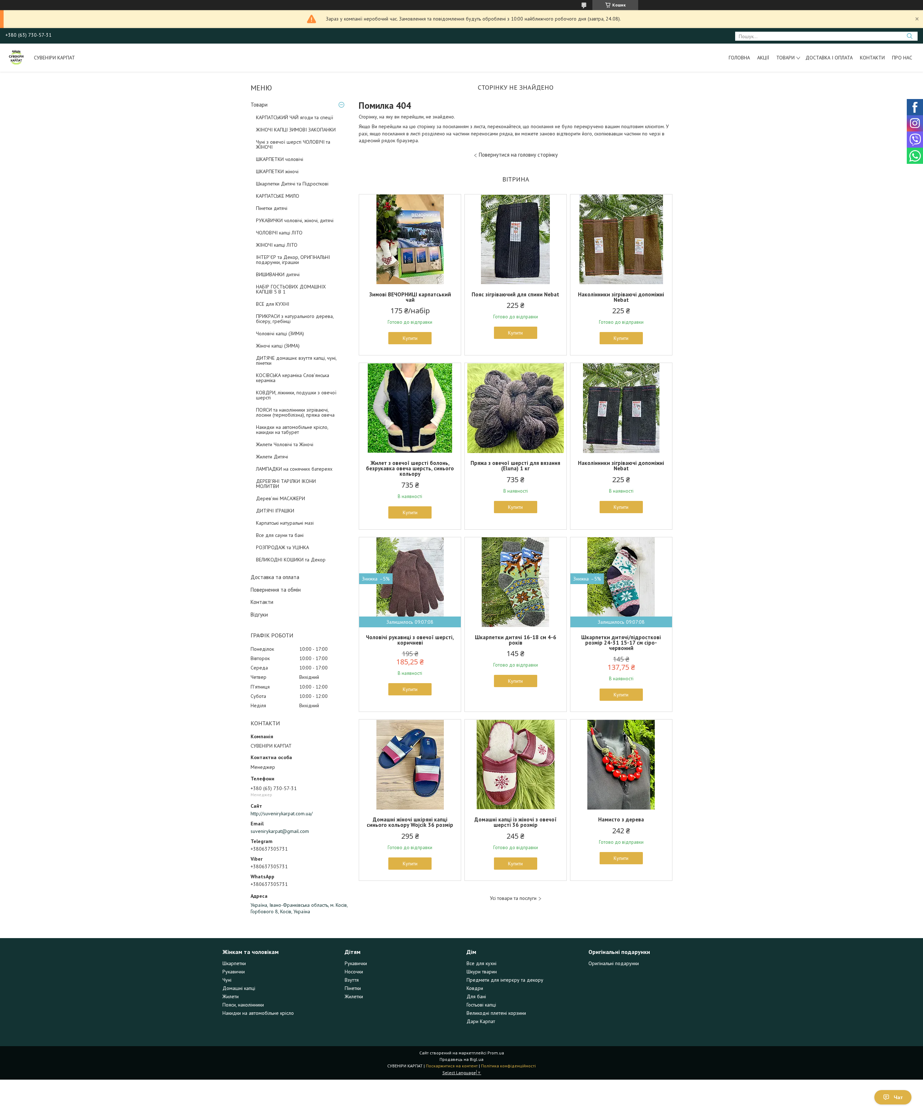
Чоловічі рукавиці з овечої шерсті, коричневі (410, 640)
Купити (410, 338)
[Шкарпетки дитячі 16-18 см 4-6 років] (515, 582)
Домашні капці (238, 988)
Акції (763, 57)
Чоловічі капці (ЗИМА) (280, 333)
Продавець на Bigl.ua (461, 1059)
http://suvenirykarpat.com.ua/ (282, 813)
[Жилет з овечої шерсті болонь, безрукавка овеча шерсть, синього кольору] (410, 408)
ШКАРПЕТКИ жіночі (277, 171)
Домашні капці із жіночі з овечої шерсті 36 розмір (515, 822)
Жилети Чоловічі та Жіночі (284, 444)
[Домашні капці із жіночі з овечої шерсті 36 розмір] (515, 765)
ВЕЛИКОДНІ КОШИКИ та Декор (291, 559)
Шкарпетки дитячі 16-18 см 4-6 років (515, 640)
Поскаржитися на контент (452, 1065)
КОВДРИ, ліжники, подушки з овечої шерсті (296, 395)
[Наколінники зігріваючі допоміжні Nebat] (621, 239)
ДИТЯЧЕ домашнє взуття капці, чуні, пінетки (296, 360)
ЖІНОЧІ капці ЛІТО (276, 245)
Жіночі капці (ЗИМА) (278, 345)
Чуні (226, 980)
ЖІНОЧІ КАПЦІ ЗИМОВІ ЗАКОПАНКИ (296, 129)
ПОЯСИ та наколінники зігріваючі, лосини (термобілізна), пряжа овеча (295, 412)
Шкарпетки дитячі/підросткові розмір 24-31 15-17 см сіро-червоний (621, 643)
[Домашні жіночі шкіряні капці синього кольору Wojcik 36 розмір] (410, 765)
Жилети (230, 996)
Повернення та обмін (276, 589)
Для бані (476, 996)
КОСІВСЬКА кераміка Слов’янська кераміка (292, 378)
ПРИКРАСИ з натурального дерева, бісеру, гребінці (295, 318)
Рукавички (233, 971)
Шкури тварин (482, 971)
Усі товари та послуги (513, 898)
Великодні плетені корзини (496, 1013)
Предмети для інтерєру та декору (505, 980)
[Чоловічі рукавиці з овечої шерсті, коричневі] (410, 582)
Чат (898, 1097)
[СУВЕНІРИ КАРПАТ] (16, 57)
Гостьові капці (481, 1004)
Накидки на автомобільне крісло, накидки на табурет (292, 429)
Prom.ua (495, 1053)
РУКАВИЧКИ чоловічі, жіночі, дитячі (295, 220)
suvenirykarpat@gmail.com (280, 831)
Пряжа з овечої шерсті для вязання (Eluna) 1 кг (515, 465)
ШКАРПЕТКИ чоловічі (279, 159)
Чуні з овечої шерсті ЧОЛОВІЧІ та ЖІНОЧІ (293, 144)
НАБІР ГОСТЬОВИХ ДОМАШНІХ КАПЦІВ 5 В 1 (291, 289)
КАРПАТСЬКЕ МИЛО (277, 196)
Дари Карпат (481, 1021)
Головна (739, 57)
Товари (785, 57)
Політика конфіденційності (508, 1065)
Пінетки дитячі (271, 208)
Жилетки (354, 996)
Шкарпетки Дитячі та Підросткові (292, 183)
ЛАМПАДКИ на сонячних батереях (294, 469)
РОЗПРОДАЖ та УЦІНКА (282, 547)
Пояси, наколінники (243, 1004)
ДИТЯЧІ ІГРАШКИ (275, 510)
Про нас (902, 57)
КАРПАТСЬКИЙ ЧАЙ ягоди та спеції (294, 117)
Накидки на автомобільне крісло (258, 1013)
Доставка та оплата (275, 577)
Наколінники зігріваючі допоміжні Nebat (621, 297)
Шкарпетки (234, 963)
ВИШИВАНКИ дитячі (278, 274)
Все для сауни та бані (280, 535)
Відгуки (259, 614)
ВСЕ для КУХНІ (272, 304)
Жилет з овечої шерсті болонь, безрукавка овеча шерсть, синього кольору (410, 468)
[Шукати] (909, 36)
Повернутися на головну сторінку (518, 154)
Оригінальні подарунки (613, 963)
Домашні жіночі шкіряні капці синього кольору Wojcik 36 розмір (410, 822)
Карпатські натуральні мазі (285, 523)
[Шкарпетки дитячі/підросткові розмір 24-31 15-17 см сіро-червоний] (621, 582)
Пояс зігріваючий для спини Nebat (515, 294)
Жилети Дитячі (272, 456)
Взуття (352, 980)
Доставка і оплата (829, 57)
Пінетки (353, 988)
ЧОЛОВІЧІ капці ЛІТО (279, 232)
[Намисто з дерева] (621, 765)
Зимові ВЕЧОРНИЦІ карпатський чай (410, 297)
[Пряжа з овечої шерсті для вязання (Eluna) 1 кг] (515, 408)
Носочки (354, 971)
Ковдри (475, 988)
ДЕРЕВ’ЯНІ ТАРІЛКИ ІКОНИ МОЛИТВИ (286, 483)
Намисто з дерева (621, 819)
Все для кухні (481, 963)
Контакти (872, 57)
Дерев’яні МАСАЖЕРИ (280, 498)
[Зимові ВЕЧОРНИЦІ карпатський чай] (410, 239)
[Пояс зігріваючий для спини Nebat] (515, 239)
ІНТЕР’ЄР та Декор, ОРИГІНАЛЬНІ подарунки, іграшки (293, 259)
